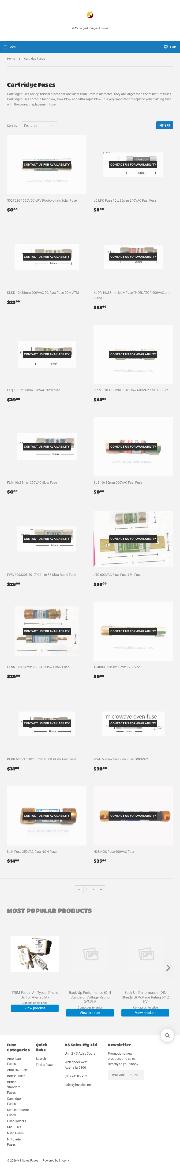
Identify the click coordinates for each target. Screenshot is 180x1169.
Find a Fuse (44, 1065)
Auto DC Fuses (17, 1070)
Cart (172, 47)
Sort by (12, 125)
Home (11, 58)
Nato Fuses (15, 1133)
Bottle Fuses (16, 1076)
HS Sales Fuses (27, 1160)
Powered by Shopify (56, 1160)
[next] (168, 968)
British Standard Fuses (14, 1087)
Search (41, 1058)
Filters (164, 125)
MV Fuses (14, 1127)
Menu (13, 47)
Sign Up (135, 1075)
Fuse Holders (16, 1121)
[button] (167, 1035)
